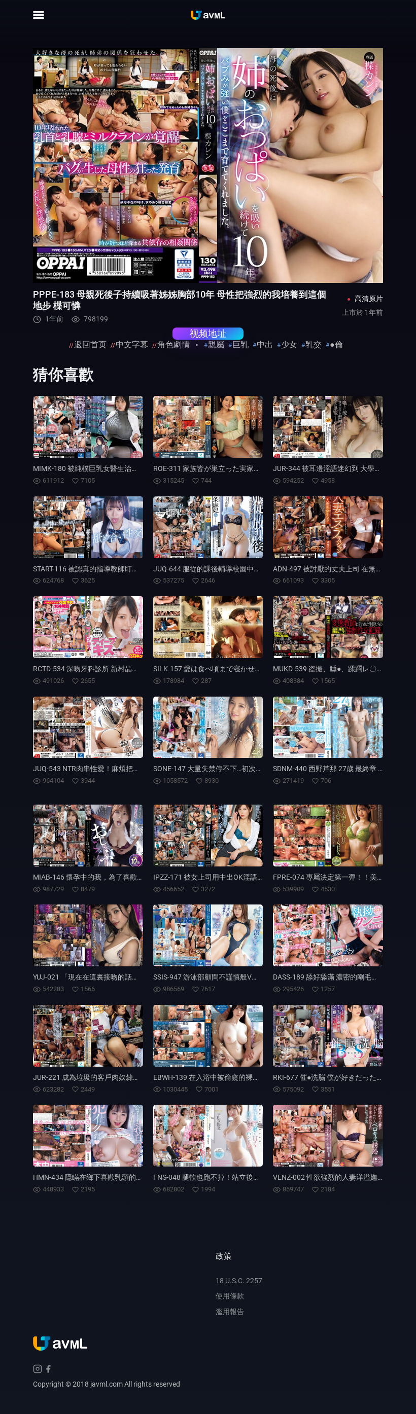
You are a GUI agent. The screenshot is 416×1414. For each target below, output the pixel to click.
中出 (265, 344)
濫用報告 (230, 1312)
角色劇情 (173, 344)
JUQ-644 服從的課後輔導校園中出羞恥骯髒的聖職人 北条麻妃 (250, 569)
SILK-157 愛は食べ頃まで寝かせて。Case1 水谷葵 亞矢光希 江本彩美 (262, 669)
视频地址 (208, 333)
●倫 (336, 344)
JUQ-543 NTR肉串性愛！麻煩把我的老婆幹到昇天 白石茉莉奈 (130, 769)
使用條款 (230, 1296)
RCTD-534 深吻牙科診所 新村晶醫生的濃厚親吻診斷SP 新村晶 (130, 669)
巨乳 (240, 344)
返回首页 (90, 344)
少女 (289, 344)
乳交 (313, 344)
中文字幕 (132, 344)
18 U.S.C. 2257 (239, 1281)
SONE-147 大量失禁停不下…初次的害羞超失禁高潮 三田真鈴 (247, 769)
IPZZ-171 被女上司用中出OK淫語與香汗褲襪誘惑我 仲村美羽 (248, 877)
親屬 (216, 344)
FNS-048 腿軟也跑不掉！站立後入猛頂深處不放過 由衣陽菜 (246, 1177)
